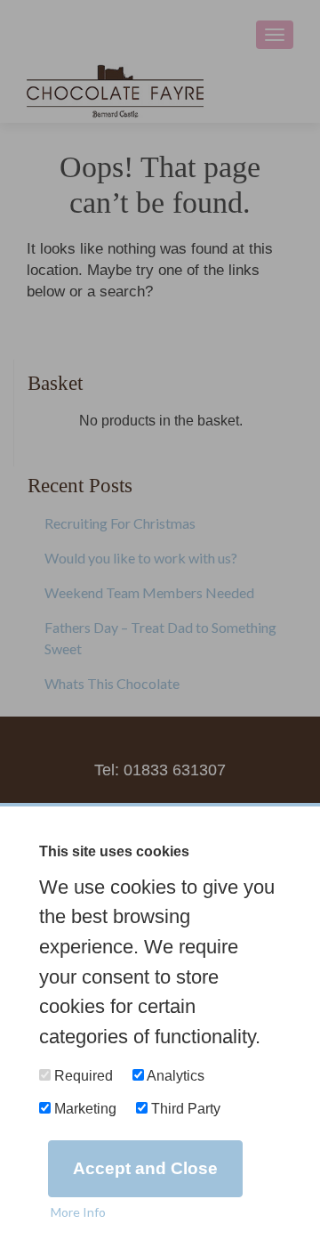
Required (82, 1075)
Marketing (83, 1108)
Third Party (184, 1108)
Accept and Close (145, 1168)
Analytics (174, 1075)
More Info (78, 1212)
